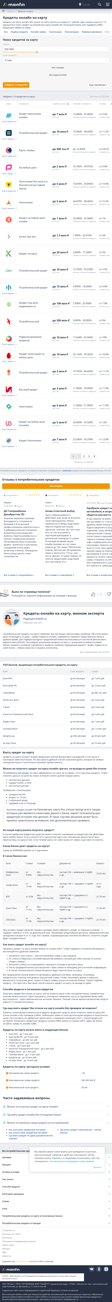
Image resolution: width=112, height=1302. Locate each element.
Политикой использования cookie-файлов (72, 1161)
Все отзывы (56, 486)
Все (6, 31)
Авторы (6, 1248)
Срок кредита (9, 55)
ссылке (82, 1299)
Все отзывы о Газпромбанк (18, 575)
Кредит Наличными (30, 440)
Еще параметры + (98, 84)
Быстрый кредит (28, 389)
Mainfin (15, 1269)
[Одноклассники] (99, 1269)
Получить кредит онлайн (20, 809)
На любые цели (27, 167)
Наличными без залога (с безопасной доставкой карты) (33, 185)
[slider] (37, 52)
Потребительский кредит (33, 132)
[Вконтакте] (91, 1269)
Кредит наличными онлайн (30, 115)
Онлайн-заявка (38, 31)
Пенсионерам (72, 31)
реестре (67, 470)
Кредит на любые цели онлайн (32, 219)
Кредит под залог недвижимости (29, 304)
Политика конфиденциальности (19, 1241)
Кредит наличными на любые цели (31, 355)
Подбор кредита (19, 31)
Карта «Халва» (27, 150)
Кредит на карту (28, 253)
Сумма (6, 44)
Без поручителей (57, 74)
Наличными (55, 31)
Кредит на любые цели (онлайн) (32, 423)
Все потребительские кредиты (18, 1151)
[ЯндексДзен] (106, 1269)
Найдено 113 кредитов (16, 85)
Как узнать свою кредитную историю (28, 1132)
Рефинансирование (92, 31)
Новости (6, 1256)
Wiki (4, 1252)
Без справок (58, 67)
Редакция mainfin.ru (35, 618)
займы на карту (23, 27)
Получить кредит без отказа (17, 993)
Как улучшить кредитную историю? (27, 1129)
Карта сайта (8, 1245)
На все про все (27, 236)
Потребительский (29, 321)
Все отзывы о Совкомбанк (58, 575)
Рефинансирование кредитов (30, 338)
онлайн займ (29, 1023)
